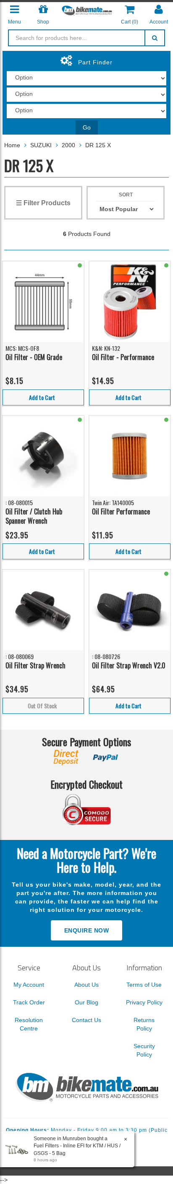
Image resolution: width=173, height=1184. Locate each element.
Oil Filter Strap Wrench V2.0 (128, 665)
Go (87, 127)
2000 (68, 145)
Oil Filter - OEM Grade (33, 357)
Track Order (29, 1002)
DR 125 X (98, 145)
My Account (28, 984)
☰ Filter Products (43, 203)
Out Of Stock (42, 705)
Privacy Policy (144, 1002)
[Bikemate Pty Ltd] (86, 10)
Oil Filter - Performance (123, 357)
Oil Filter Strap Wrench (35, 665)
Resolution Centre (29, 1024)
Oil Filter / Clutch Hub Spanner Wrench (33, 516)
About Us (86, 984)
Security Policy (144, 1050)
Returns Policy (144, 1024)
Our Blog (86, 1002)
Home (12, 145)
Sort (126, 195)
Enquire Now (86, 930)
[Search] (155, 38)
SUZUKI (41, 145)
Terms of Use (144, 984)
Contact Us (86, 1020)
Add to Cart (42, 397)
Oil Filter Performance (121, 511)
